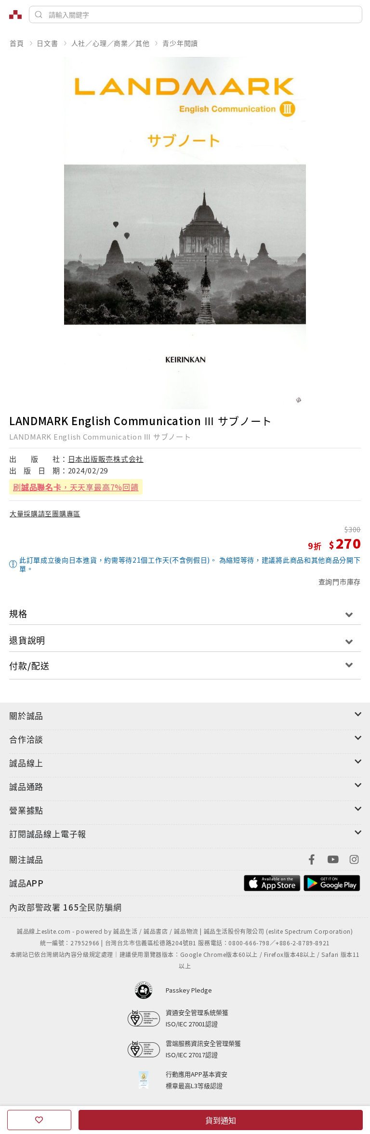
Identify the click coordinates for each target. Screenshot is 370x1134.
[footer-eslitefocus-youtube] (333, 858)
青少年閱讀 (180, 43)
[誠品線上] (15, 14)
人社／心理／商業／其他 (110, 43)
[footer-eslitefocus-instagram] (354, 858)
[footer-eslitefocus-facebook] (311, 858)
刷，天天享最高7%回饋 (76, 487)
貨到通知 (220, 1120)
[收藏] (39, 1120)
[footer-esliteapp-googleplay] (332, 882)
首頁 (17, 43)
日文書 (47, 43)
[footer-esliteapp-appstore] (272, 882)
